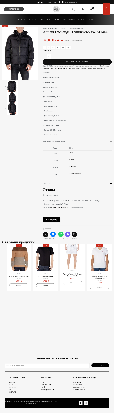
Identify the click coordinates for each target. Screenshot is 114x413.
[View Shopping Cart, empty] (91, 8)
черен (71, 153)
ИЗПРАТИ (100, 365)
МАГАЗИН (12, 387)
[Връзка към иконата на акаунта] (83, 9)
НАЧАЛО (12, 382)
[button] (24, 19)
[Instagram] (42, 2)
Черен (90, 68)
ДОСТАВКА (77, 382)
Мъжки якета (53, 28)
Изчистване (47, 50)
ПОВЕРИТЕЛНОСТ (79, 389)
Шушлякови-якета (75, 28)
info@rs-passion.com (48, 389)
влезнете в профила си (58, 207)
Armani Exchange (61, 68)
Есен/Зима (71, 68)
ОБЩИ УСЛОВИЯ (79, 387)
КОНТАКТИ (12, 392)
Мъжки (78, 68)
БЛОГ (11, 389)
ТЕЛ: (42, 382)
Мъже (45, 28)
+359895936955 (46, 385)
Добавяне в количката (77, 62)
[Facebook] (38, 2)
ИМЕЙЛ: (44, 387)
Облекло (63, 28)
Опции (18, 285)
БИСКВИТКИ (77, 385)
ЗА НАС (11, 385)
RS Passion (14, 401)
